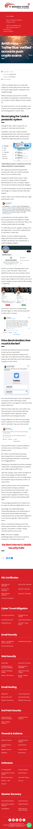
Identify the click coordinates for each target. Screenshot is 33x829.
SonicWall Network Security (6, 745)
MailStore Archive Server (24, 700)
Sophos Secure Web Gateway (23, 671)
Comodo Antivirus (22, 749)
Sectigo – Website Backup (23, 676)
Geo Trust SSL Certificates (5, 589)
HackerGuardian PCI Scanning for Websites (7, 667)
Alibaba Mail (4, 694)
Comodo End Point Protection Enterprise (6, 718)
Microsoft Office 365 (6, 697)
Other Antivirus (22, 752)
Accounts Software (23, 769)
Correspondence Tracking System (7, 773)
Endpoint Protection (23, 804)
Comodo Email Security (7, 646)
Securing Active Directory (7, 615)
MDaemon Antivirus (6, 749)
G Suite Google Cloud (23, 694)
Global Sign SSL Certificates (5, 585)
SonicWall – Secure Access (23, 623)
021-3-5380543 (10, 16)
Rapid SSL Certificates (24, 589)
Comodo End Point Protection (23, 718)
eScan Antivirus (22, 745)
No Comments (7, 79)
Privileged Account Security (23, 616)
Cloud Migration (5, 808)
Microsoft (3, 784)
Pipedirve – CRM (5, 780)
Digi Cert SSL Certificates (24, 584)
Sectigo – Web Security (7, 675)
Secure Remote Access (7, 620)
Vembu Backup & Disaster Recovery (23, 809)
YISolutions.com (19, 823)
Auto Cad (20, 780)
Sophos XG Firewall (6, 740)
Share (2, 558)
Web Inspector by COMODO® (22, 667)
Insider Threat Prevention (24, 620)
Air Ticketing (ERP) (6, 769)
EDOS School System (7, 777)
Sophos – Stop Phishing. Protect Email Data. (7, 642)
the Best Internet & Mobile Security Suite (16, 546)
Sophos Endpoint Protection (5, 722)
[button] (29, 825)
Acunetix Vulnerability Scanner (6, 671)
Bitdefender (4, 752)
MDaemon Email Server (7, 700)
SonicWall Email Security (24, 641)
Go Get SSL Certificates (7, 598)
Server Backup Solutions (7, 801)
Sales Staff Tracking (23, 777)
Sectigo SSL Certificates (24, 593)
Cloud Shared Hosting (23, 697)
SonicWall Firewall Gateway (23, 741)
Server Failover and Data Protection (7, 804)
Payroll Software (22, 773)
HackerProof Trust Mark (24, 663)
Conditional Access (6, 623)
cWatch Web (4, 663)
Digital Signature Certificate (5, 594)
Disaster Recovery (23, 801)
